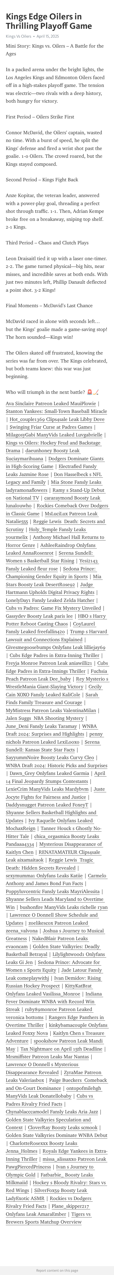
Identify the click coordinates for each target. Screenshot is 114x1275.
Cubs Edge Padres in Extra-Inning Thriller (54, 655)
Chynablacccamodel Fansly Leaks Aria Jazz (52, 1112)
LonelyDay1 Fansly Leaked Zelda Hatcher (50, 600)
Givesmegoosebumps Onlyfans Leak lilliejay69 (55, 647)
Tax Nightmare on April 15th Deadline (61, 1049)
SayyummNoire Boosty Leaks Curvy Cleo (50, 757)
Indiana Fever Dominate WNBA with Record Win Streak (54, 1002)
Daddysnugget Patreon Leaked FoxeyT (47, 805)
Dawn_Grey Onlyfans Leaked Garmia (49, 773)
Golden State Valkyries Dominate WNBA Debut (56, 1135)
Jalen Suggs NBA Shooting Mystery (45, 718)
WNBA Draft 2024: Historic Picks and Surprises (56, 765)
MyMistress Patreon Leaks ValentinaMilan (51, 710)
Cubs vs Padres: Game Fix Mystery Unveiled (53, 608)
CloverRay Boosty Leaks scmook (62, 1127)
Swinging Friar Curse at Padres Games (51, 427)
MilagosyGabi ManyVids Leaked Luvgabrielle (54, 435)
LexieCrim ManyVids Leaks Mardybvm (47, 789)
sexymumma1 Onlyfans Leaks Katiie (44, 876)
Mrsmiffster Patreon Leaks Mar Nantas (47, 1057)
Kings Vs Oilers (18, 36)
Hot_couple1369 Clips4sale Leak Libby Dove (57, 419)
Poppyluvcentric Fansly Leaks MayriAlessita (53, 891)
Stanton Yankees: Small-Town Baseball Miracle (56, 411)
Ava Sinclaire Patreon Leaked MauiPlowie (51, 403)
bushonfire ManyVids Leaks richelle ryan (64, 907)
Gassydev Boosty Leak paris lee (39, 616)
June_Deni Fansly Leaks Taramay (41, 726)
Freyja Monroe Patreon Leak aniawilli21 (49, 663)
